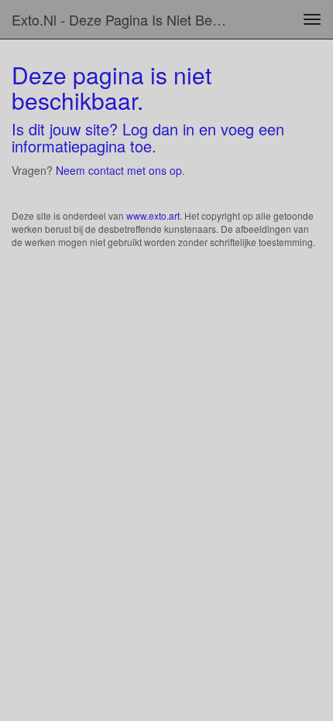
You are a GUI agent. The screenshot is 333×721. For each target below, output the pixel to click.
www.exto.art (153, 215)
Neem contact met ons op (119, 170)
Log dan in (158, 129)
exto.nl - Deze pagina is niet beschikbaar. (127, 19)
